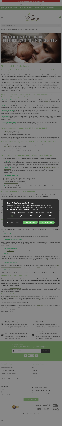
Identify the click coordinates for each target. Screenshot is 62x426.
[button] (13, 222)
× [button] (56, 201)
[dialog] (31, 213)
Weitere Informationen (32, 209)
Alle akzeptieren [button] (47, 222)
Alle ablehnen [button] (30, 222)
